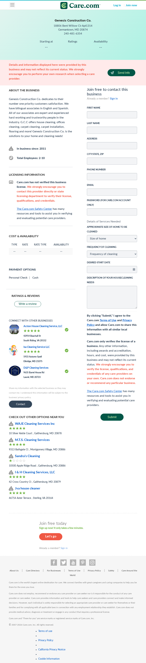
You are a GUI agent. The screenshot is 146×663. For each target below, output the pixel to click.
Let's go (50, 536)
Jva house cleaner (27, 488)
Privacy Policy (94, 571)
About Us (14, 571)
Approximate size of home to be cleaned (107, 229)
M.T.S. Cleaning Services (32, 440)
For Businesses (54, 571)
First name (93, 108)
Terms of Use (108, 320)
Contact (20, 404)
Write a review (28, 303)
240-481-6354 (73, 33)
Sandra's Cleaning (27, 456)
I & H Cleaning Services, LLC (35, 472)
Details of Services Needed (104, 221)
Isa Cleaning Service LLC (37, 347)
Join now (131, 5)
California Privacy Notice (51, 649)
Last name (93, 123)
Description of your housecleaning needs (110, 280)
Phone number (96, 170)
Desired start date (98, 263)
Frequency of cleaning (101, 247)
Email (90, 185)
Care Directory (33, 571)
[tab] (112, 221)
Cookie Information (49, 659)
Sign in (114, 98)
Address (92, 139)
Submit (112, 417)
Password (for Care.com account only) (109, 202)
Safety (111, 571)
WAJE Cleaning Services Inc (35, 423)
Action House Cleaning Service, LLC (43, 326)
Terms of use (45, 631)
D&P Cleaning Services (36, 368)
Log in (117, 5)
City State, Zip (95, 154)
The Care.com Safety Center (104, 391)
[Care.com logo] (75, 6)
